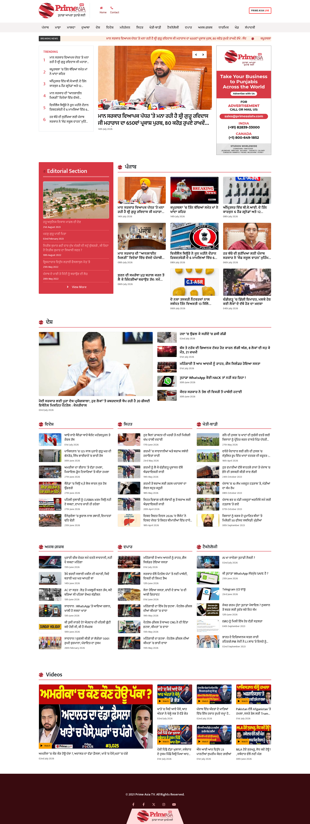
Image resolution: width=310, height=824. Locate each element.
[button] (195, 54)
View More (78, 286)
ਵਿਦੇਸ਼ (110, 27)
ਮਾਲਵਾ (71, 27)
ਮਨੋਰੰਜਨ (125, 27)
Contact (114, 12)
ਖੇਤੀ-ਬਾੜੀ (155, 27)
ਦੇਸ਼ (98, 27)
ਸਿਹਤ (139, 27)
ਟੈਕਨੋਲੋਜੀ (173, 27)
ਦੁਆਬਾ (85, 27)
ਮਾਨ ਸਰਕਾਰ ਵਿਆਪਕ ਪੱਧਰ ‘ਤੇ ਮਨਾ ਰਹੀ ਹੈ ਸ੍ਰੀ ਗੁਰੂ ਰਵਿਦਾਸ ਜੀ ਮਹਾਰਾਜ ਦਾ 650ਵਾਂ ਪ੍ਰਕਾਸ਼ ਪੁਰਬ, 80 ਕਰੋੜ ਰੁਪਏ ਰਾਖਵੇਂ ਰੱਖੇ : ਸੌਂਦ (136, 38)
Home (103, 12)
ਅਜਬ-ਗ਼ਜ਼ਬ (205, 27)
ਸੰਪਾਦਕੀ (250, 27)
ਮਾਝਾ (58, 27)
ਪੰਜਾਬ (45, 27)
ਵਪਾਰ (188, 27)
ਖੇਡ (237, 27)
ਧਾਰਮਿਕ (224, 27)
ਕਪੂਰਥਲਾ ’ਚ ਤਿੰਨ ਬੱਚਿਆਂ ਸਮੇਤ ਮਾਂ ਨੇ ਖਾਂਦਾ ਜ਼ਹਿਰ (247, 38)
